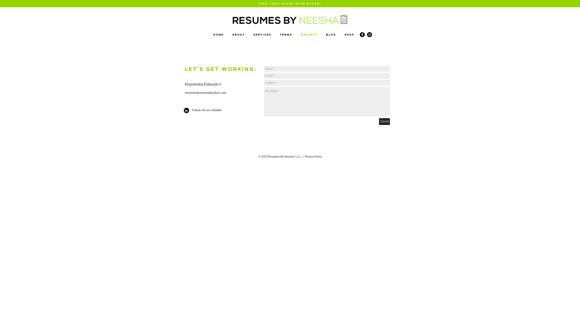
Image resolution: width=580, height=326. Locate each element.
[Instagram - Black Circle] (369, 34)
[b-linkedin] (186, 110)
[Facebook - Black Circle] (362, 34)
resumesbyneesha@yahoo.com (205, 92)
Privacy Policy (313, 156)
